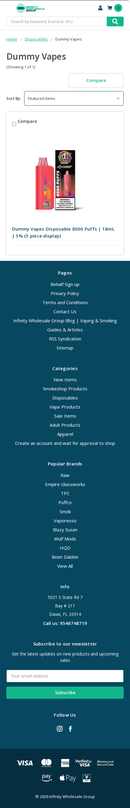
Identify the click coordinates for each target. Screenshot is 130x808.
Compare (96, 80)
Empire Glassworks (65, 484)
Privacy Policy (65, 293)
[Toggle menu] (8, 8)
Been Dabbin (65, 557)
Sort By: (13, 98)
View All (65, 566)
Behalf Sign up (65, 284)
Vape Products (65, 407)
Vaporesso (65, 520)
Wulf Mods (65, 539)
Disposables (65, 398)
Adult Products (65, 425)
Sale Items (65, 416)
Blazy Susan (65, 530)
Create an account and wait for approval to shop (65, 443)
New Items (65, 379)
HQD (65, 548)
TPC (65, 493)
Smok (65, 511)
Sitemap (65, 348)
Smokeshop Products (65, 389)
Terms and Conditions (65, 302)
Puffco (65, 502)
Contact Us (65, 311)
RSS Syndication (65, 339)
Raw (65, 475)
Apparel (65, 434)
